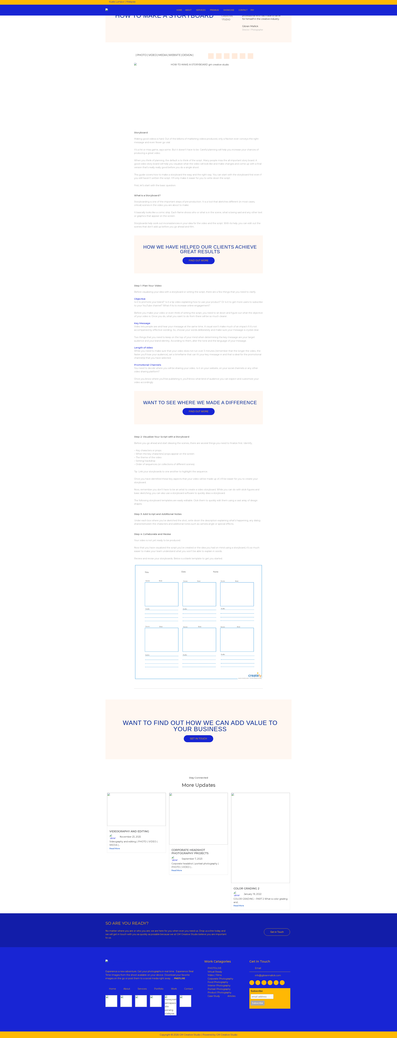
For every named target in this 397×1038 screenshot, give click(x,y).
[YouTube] (271, 2)
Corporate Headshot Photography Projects (190, 851)
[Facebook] (254, 2)
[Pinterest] (282, 2)
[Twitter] (277, 2)
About (188, 10)
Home (179, 10)
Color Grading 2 (246, 888)
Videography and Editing (129, 831)
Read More (114, 848)
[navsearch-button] (276, 10)
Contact (243, 10)
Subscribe (257, 991)
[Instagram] (266, 2)
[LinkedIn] (260, 2)
